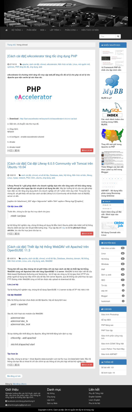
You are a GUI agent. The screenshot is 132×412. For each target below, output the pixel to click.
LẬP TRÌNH (55, 30)
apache (25, 64)
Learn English (94, 400)
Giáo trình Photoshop (110, 314)
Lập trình (50, 400)
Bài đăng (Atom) (19, 383)
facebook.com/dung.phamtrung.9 (21, 401)
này (63, 227)
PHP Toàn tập (107, 330)
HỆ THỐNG (16, 30)
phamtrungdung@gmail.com (19, 405)
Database (54, 175)
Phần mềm (30, 177)
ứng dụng (34, 66)
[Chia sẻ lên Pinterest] (18, 150)
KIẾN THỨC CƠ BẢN (90, 30)
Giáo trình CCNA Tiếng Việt (112, 343)
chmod (43, 64)
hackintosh (112, 301)
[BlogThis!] (11, 150)
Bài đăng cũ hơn (14, 376)
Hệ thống (67, 175)
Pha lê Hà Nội (94, 403)
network (22, 177)
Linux (75, 64)
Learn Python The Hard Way (113, 349)
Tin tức (112, 285)
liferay (89, 175)
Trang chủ (11, 44)
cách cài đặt (34, 64)
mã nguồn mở (84, 64)
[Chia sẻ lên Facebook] (16, 150)
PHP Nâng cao (107, 325)
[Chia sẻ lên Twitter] (13, 150)
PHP (17, 66)
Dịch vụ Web (52, 403)
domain (77, 258)
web (40, 66)
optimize (10, 66)
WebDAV (48, 261)
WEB (42, 30)
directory (69, 258)
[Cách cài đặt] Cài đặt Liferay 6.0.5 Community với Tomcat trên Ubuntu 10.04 (50, 165)
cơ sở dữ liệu (44, 175)
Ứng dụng (51, 396)
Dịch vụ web (112, 274)
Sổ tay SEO (106, 319)
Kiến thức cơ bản (65, 64)
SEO (112, 280)
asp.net (112, 290)
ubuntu (39, 177)
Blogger (112, 296)
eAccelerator (52, 64)
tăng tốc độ (24, 66)
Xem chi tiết (87, 150)
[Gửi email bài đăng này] (8, 150)
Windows (112, 264)
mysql (15, 177)
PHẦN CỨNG (70, 30)
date (61, 175)
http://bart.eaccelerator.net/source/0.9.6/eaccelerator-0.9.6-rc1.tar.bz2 (48, 118)
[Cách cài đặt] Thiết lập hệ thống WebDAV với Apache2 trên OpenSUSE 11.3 (48, 248)
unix (29, 261)
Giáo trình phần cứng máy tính (112, 337)
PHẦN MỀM (31, 30)
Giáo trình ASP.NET (109, 354)
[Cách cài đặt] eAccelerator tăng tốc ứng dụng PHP (42, 56)
